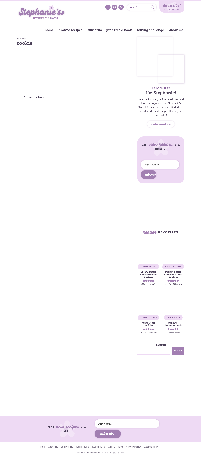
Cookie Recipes (149, 266)
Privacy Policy (134, 447)
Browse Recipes (70, 30)
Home (49, 30)
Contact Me (67, 447)
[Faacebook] (108, 7)
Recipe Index (82, 447)
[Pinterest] (121, 7)
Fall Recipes (173, 317)
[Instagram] (114, 7)
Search (161, 345)
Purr (122, 453)
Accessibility (151, 447)
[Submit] (152, 7)
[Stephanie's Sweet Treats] (42, 12)
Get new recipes (172, 6)
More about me (161, 124)
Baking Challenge (150, 30)
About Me (176, 30)
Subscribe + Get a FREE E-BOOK (110, 30)
